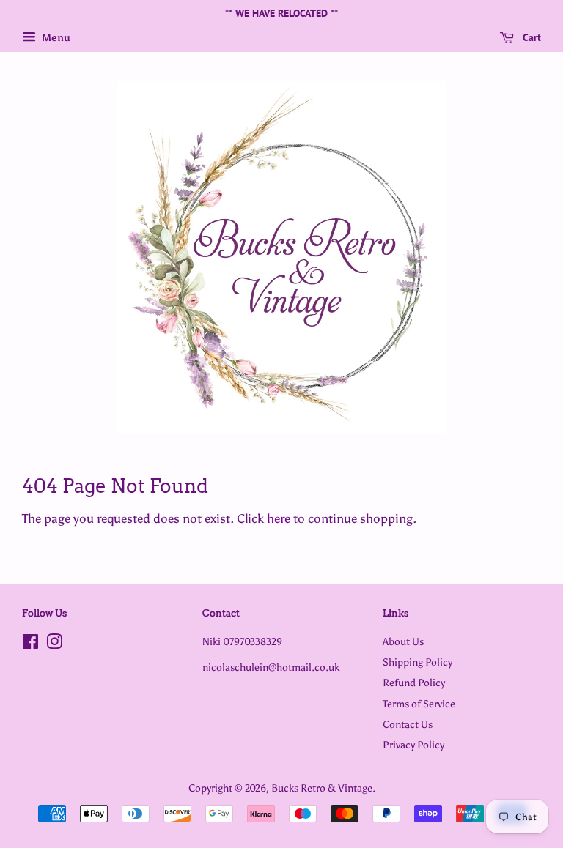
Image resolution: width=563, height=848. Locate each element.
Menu (55, 37)
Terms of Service (419, 703)
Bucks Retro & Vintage (321, 788)
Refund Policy (414, 682)
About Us (403, 641)
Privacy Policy (413, 744)
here (278, 518)
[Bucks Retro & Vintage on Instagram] (54, 644)
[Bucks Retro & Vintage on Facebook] (30, 644)
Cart (530, 37)
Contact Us (408, 724)
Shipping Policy (417, 662)
